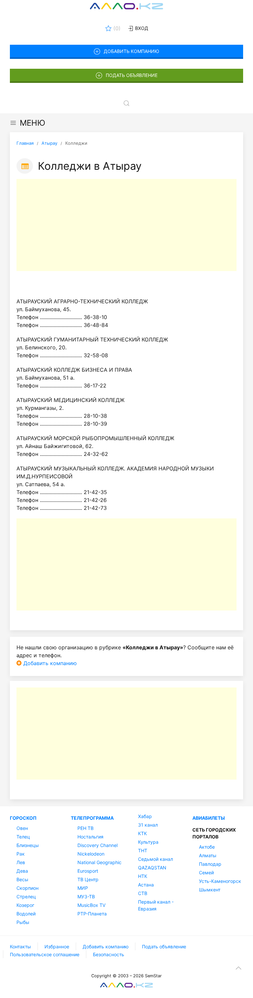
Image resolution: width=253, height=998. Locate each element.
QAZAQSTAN (152, 867)
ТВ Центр (87, 879)
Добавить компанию (131, 51)
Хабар (145, 816)
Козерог (25, 905)
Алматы (207, 855)
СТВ (142, 893)
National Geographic (99, 862)
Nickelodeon (90, 854)
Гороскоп (23, 818)
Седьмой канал (155, 859)
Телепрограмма (92, 818)
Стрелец (26, 896)
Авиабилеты (208, 818)
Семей (206, 872)
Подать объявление (131, 75)
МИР (82, 888)
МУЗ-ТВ (86, 896)
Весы (22, 879)
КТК (142, 833)
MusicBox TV (91, 905)
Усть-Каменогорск (220, 881)
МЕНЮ (32, 123)
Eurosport (87, 871)
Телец (23, 836)
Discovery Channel (97, 845)
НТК (142, 876)
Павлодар (210, 864)
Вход (141, 28)
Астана (146, 884)
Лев (20, 862)
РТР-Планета (92, 913)
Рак (20, 854)
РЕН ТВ (85, 828)
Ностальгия (90, 836)
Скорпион (27, 888)
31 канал (148, 825)
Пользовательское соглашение (44, 954)
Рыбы (22, 922)
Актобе (207, 847)
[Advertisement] (126, 225)
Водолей (26, 913)
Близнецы (27, 845)
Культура (148, 842)
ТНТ (142, 850)
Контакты (20, 946)
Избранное (56, 946)
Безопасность (108, 954)
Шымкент (209, 889)
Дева (22, 871)
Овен (22, 828)
